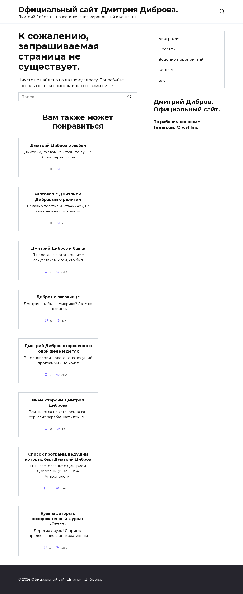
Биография (170, 38)
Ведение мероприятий (181, 59)
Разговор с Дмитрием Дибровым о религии (58, 197)
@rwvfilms (187, 127)
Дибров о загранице (58, 297)
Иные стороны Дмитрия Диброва (58, 402)
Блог (163, 80)
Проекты (167, 49)
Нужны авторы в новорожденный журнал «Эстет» (58, 518)
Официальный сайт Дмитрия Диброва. (98, 9)
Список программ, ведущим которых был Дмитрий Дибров (58, 456)
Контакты (167, 70)
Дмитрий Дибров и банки (58, 248)
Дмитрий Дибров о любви (58, 145)
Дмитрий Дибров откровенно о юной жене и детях (58, 348)
